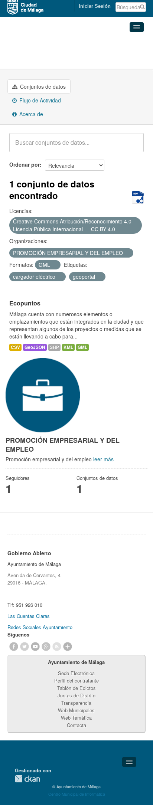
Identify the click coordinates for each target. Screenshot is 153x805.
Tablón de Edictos (76, 687)
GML (82, 347)
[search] (133, 146)
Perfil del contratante (76, 680)
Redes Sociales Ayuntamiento (39, 627)
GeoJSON (35, 347)
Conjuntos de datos (42, 86)
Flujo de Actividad (39, 100)
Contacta (76, 725)
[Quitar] (119, 229)
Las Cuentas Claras (28, 615)
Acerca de (30, 114)
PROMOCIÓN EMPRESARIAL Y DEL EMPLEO (70, 56)
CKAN (27, 779)
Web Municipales (76, 710)
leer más (103, 459)
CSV (15, 347)
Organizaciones (33, 43)
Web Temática (76, 717)
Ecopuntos (24, 303)
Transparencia (76, 702)
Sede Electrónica (76, 673)
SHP (54, 347)
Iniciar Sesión (95, 5)
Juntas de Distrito (76, 695)
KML (68, 347)
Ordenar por (24, 164)
